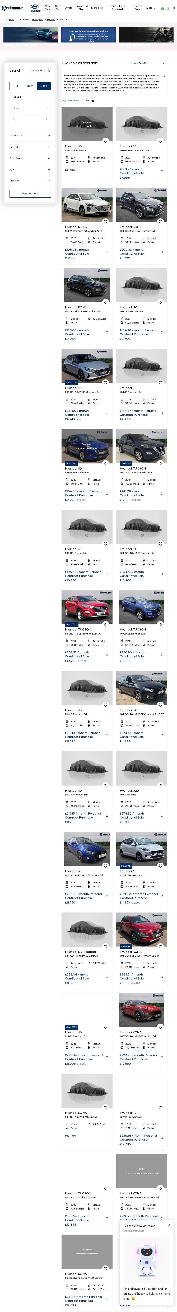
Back (11, 20)
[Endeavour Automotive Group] (12, 8)
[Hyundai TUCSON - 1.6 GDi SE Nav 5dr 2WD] (141, 607)
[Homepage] (35, 8)
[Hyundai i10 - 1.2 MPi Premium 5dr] (141, 849)
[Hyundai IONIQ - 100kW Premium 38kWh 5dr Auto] (87, 205)
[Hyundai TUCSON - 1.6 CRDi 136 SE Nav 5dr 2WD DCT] (87, 607)
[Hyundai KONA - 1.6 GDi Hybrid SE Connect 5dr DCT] (87, 1252)
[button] (93, 101)
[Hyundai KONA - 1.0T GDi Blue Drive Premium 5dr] (141, 205)
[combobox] (30, 97)
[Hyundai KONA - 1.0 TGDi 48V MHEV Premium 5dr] (141, 1010)
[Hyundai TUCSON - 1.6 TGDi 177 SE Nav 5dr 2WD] (141, 446)
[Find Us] (168, 8)
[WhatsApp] (162, 8)
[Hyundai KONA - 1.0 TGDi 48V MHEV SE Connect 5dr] (141, 1171)
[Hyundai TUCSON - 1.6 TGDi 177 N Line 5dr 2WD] (87, 1171)
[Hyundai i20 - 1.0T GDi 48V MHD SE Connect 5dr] (87, 849)
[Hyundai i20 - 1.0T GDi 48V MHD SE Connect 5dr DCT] (141, 688)
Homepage (37, 20)
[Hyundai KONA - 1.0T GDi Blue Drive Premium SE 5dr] (141, 930)
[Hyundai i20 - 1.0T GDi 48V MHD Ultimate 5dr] (87, 366)
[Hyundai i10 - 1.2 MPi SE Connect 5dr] (87, 446)
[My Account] (174, 8)
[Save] (105, 141)
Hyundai (51, 20)
